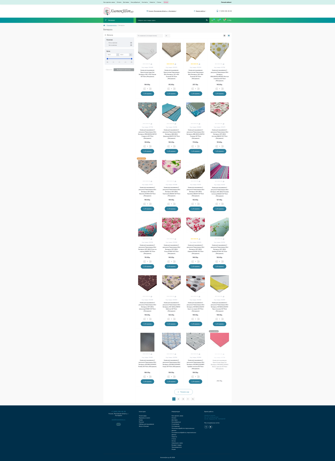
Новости (152, 2)
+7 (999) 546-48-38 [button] (118, 412)
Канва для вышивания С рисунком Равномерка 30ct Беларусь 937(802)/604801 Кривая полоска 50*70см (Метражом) (195, 364)
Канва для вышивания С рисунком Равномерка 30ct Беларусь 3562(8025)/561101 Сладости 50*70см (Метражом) (147, 134)
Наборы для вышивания (146, 424)
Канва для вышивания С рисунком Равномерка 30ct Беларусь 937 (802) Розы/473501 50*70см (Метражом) (171, 249)
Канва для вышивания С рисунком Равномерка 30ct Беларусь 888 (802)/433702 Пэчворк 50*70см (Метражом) (195, 134)
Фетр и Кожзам (144, 426)
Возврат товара (176, 445)
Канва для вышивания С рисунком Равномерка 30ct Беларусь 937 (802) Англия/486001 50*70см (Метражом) (219, 134)
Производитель (112, 25)
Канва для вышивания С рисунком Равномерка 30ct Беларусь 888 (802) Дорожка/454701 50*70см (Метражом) (171, 134)
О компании (175, 424)
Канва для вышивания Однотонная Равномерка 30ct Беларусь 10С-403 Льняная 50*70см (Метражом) (171, 74)
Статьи (159, 2)
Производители (177, 447)
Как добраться (135, 2)
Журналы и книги (144, 418)
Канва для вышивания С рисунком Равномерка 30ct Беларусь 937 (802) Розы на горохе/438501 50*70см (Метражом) (147, 249)
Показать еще (184, 392)
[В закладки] (158, 41)
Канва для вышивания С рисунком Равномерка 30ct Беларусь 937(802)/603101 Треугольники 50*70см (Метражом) (219, 307)
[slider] (107, 59)
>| (192, 399)
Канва (141, 420)
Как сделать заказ (109, 2)
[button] (225, 11)
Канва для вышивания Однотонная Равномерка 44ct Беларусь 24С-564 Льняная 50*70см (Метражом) (195, 74)
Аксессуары (143, 416)
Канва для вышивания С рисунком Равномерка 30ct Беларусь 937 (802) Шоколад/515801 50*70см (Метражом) (147, 307)
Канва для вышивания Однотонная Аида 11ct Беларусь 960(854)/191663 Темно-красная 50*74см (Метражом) (219, 364)
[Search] (206, 20)
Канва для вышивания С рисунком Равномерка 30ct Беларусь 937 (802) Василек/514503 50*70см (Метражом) (147, 192)
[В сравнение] (156, 41)
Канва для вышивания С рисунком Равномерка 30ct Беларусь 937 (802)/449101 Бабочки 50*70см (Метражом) (171, 307)
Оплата (119, 2)
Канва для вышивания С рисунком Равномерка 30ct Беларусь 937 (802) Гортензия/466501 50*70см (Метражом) (171, 192)
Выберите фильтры (124, 70)
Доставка (126, 2)
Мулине (141, 422)
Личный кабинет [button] (226, 2)
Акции (174, 449)
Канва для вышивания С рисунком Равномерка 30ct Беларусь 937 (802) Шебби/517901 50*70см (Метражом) (219, 249)
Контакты (145, 2)
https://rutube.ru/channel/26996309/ (210, 427)
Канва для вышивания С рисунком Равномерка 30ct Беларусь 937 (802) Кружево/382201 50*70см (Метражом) (195, 192)
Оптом (174, 441)
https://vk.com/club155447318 (206, 427)
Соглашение (176, 426)
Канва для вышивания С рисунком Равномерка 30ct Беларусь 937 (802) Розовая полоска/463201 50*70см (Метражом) (220, 192)
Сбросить (109, 70)
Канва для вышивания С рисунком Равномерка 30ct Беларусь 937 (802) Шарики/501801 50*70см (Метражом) (195, 249)
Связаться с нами (177, 443)
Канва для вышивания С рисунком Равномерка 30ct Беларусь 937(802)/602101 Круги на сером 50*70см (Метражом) (195, 307)
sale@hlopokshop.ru (118, 419)
